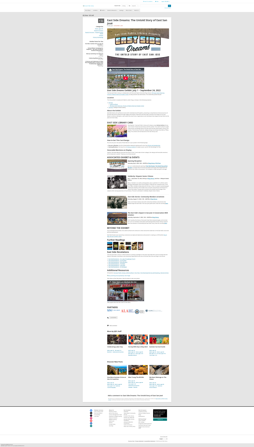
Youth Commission (128, 424)
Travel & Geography (111, 387)
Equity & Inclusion (98, 30)
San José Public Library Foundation (129, 419)
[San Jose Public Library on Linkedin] (91, 423)
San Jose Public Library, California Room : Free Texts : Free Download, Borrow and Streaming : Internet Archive (141, 273)
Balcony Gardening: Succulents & (94, 54)
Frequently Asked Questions (145, 423)
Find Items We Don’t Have (144, 425)
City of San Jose (163, 436)
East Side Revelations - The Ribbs (116, 263)
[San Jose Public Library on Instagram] (91, 418)
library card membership (154, 145)
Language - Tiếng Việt (132, 387)
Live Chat (96, 416)
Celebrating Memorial (95, 58)
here (167, 203)
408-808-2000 (157, 416)
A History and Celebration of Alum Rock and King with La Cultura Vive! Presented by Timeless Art (94, 63)
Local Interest (113, 318)
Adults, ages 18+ (99, 29)
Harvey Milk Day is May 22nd (138, 347)
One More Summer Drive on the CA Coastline (116, 378)
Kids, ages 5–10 (118, 350)
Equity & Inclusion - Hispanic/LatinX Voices (94, 33)
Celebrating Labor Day (115, 347)
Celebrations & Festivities (118, 352)
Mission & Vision (113, 411)
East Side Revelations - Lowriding (116, 265)
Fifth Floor (158, 163)
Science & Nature (153, 387)
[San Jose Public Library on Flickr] (91, 415)
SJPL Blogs (85, 15)
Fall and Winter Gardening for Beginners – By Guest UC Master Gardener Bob (95, 49)
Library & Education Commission (128, 422)
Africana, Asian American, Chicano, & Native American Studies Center (127, 106)
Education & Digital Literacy (115, 416)
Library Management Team (115, 414)
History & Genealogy (98, 37)
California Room (114, 104)
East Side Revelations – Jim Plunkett (117, 260)
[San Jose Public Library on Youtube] (91, 421)
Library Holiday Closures (144, 413)
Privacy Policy (112, 424)
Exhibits (101, 35)
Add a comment (113, 325)
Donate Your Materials (129, 417)
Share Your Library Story (129, 426)
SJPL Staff (91, 15)
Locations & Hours (142, 411)
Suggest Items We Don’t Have (144, 427)
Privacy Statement (139, 441)
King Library (151, 163)
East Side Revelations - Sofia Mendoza (117, 262)
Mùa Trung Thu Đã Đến (136, 377)
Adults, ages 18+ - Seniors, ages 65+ (135, 352)
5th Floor (110, 102)
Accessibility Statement (149, 441)
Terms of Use (131, 441)
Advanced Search (168, 8)
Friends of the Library (129, 416)
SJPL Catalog (141, 422)
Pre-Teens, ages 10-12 (161, 353)
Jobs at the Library (113, 413)
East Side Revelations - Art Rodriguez (117, 267)
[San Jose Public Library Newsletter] (91, 426)
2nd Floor (110, 107)
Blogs (139, 414)
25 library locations (131, 147)
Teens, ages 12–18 (139, 353)
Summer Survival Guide (157, 347)
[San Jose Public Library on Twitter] (91, 413)
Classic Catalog (141, 420)
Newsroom (111, 421)
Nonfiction (109, 352)
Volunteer (126, 411)
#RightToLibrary (113, 419)
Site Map (111, 425)
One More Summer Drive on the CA (94, 44)
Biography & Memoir (132, 355)
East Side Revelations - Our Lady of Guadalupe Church (121, 259)
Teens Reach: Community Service (129, 413)
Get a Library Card (98, 411)
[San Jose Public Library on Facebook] (91, 410)
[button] (147, 1)
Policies (111, 422)
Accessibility (97, 414)
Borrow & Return (98, 413)
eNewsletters (141, 416)
